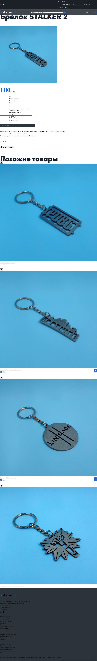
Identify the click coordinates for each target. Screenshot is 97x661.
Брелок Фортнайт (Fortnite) (10, 370)
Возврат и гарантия (57, 657)
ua (86, 4)
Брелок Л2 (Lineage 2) (8, 478)
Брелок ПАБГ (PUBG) (7, 262)
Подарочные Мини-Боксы (5, 636)
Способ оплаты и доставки (24, 657)
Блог (1, 657)
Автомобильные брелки (5, 616)
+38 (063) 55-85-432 (64, 1)
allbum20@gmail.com (66, 7)
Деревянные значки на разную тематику (8, 637)
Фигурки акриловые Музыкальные (7, 651)
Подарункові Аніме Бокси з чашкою (7, 645)
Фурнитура (2, 652)
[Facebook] (3, 5)
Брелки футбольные (4, 628)
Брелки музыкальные (4, 619)
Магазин (15, 657)
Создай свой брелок (77, 4)
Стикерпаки (2, 639)
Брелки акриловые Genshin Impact (7, 629)
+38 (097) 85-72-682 (65, 4)
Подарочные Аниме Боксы (5, 644)
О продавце (49, 657)
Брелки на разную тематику (6, 621)
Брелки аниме (3, 623)
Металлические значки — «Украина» (8, 634)
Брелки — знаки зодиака (5, 618)
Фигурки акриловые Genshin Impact (7, 647)
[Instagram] (0, 5)
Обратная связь (42, 657)
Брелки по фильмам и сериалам (7, 626)
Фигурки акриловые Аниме (6, 649)
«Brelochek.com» (9, 601)
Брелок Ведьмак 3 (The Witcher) (12, 586)
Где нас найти (34, 657)
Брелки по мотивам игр (5, 624)
